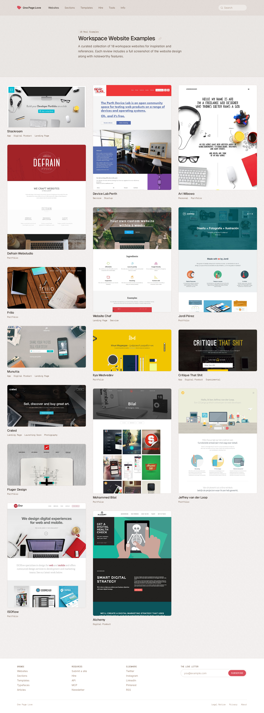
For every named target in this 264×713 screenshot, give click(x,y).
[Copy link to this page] (160, 39)
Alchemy (99, 620)
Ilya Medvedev (103, 375)
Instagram (132, 675)
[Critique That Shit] (217, 350)
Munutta (13, 371)
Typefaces (23, 685)
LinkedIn (131, 680)
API (74, 680)
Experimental (213, 380)
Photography (50, 435)
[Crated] (46, 406)
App (9, 136)
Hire (74, 675)
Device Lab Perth (105, 194)
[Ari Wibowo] (217, 137)
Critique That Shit (190, 375)
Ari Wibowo (186, 194)
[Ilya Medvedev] (132, 350)
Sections (22, 675)
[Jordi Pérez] (217, 259)
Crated (12, 430)
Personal (183, 198)
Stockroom (15, 131)
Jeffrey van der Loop (192, 497)
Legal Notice (218, 704)
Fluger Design (17, 489)
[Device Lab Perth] (132, 137)
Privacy (233, 704)
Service (97, 198)
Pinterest (131, 685)
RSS (128, 689)
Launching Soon (32, 435)
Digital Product (23, 136)
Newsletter (78, 689)
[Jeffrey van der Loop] (217, 440)
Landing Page (42, 136)
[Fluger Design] (46, 465)
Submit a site (79, 671)
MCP (74, 685)
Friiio (10, 313)
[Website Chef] (132, 259)
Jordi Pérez (186, 316)
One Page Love (32, 7)
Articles (21, 689)
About (244, 704)
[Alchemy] (132, 563)
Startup (108, 198)
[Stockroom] (46, 106)
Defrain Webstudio (20, 254)
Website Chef (102, 316)
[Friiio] (46, 288)
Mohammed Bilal (105, 497)
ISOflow (13, 612)
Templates (23, 680)
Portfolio (196, 198)
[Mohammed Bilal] (132, 440)
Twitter (130, 671)
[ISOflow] (46, 555)
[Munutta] (46, 347)
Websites (22, 671)
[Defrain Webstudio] (46, 197)
